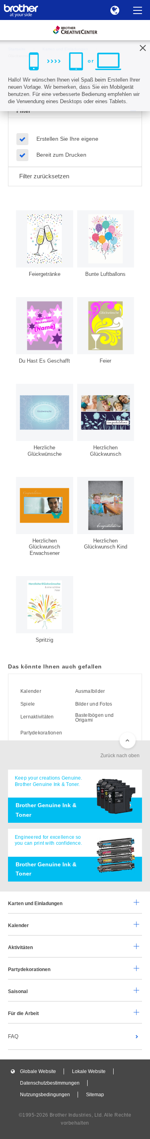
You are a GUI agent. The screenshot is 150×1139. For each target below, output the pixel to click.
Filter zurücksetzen (44, 176)
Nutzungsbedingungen (45, 1094)
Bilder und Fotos (93, 704)
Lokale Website (89, 1071)
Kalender (30, 691)
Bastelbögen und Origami (94, 717)
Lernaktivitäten (37, 716)
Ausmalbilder (90, 691)
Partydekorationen (41, 732)
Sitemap (95, 1094)
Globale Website (38, 1071)
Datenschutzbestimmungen (50, 1083)
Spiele (27, 704)
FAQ (13, 1036)
